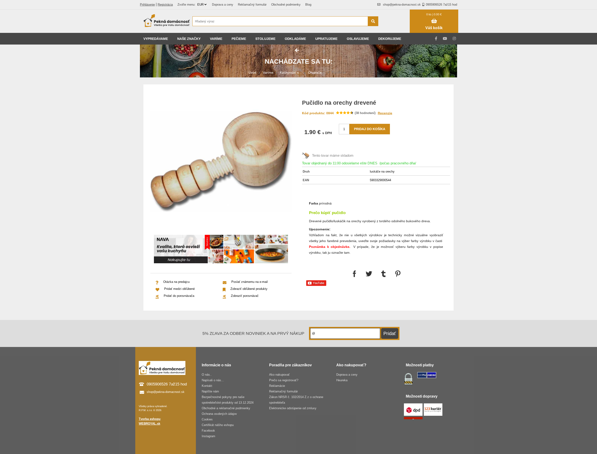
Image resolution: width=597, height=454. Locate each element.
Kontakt (207, 386)
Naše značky (189, 39)
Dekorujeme (389, 39)
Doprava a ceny (222, 4)
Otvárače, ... (317, 72)
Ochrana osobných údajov (219, 414)
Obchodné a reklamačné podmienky (226, 408)
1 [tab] (224, 256)
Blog (308, 4)
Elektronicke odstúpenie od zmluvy (292, 408)
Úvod (252, 72)
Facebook (208, 430)
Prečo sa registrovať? (283, 380)
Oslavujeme (358, 39)
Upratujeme (326, 39)
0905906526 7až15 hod (441, 4)
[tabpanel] (221, 250)
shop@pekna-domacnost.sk (402, 4)
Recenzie (385, 113)
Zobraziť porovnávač (245, 296)
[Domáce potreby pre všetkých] (167, 21)
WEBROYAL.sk (149, 423)
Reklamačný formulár (252, 4)
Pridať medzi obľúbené (179, 289)
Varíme (216, 39)
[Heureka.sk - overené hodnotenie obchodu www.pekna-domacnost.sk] (396, 30)
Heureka (341, 380)
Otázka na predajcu (176, 282)
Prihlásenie (147, 4)
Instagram (208, 436)
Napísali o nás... (213, 380)
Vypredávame (155, 39)
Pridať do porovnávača (179, 296)
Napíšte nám (210, 391)
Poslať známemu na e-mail (249, 282)
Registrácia (165, 4)
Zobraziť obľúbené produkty (248, 289)
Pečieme (239, 39)
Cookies (207, 419)
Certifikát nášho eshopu (218, 425)
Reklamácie (277, 386)
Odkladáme (295, 39)
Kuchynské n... (291, 72)
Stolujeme (265, 39)
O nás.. (207, 374)
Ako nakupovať (279, 374)
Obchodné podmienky (286, 4)
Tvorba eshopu (149, 419)
